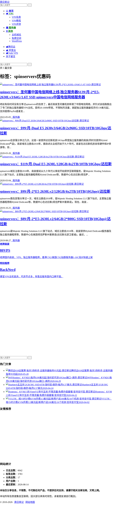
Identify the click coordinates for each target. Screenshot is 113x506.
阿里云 (11, 50)
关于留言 (10, 56)
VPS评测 (16, 24)
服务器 (15, 117)
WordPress (17, 41)
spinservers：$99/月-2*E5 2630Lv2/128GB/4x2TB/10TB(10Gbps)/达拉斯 (55, 191)
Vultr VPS (12, 53)
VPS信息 (16, 17)
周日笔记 (4, 2)
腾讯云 (10, 46)
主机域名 (16, 34)
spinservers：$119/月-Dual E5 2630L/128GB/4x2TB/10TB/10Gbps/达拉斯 (56, 164)
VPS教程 (16, 20)
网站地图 (30, 502)
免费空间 (16, 38)
